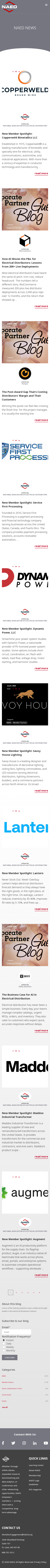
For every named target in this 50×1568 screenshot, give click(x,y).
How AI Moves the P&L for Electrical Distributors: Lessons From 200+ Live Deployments (22, 262)
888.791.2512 (8, 1552)
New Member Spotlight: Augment (23, 1239)
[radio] (17, 1340)
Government (6, 1395)
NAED (9, 106)
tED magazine (35, 1489)
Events (4, 1401)
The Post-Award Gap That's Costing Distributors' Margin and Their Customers (24, 395)
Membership (35, 1475)
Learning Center (36, 1465)
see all (5, 1407)
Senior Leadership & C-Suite (12, 1388)
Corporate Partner (14, 228)
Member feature (20, 106)
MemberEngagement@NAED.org (17, 1534)
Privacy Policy (40, 1562)
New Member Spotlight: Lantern (22, 873)
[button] (46, 5)
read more (41, 173)
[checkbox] (16, 1345)
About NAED (34, 1470)
